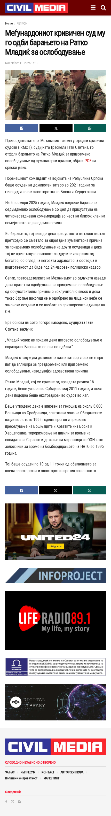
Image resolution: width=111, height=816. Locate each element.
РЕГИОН (22, 23)
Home (9, 23)
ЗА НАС (9, 772)
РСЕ (87, 160)
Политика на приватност (21, 778)
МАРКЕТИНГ (52, 778)
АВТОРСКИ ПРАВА (72, 772)
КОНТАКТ (48, 772)
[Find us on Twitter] (12, 801)
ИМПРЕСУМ (28, 772)
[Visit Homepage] (36, 8)
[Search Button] (103, 7)
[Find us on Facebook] (6, 801)
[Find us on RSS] (19, 801)
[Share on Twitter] (56, 128)
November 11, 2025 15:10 (21, 63)
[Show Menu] (93, 7)
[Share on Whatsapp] (90, 128)
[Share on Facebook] (21, 128)
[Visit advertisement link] (55, 531)
